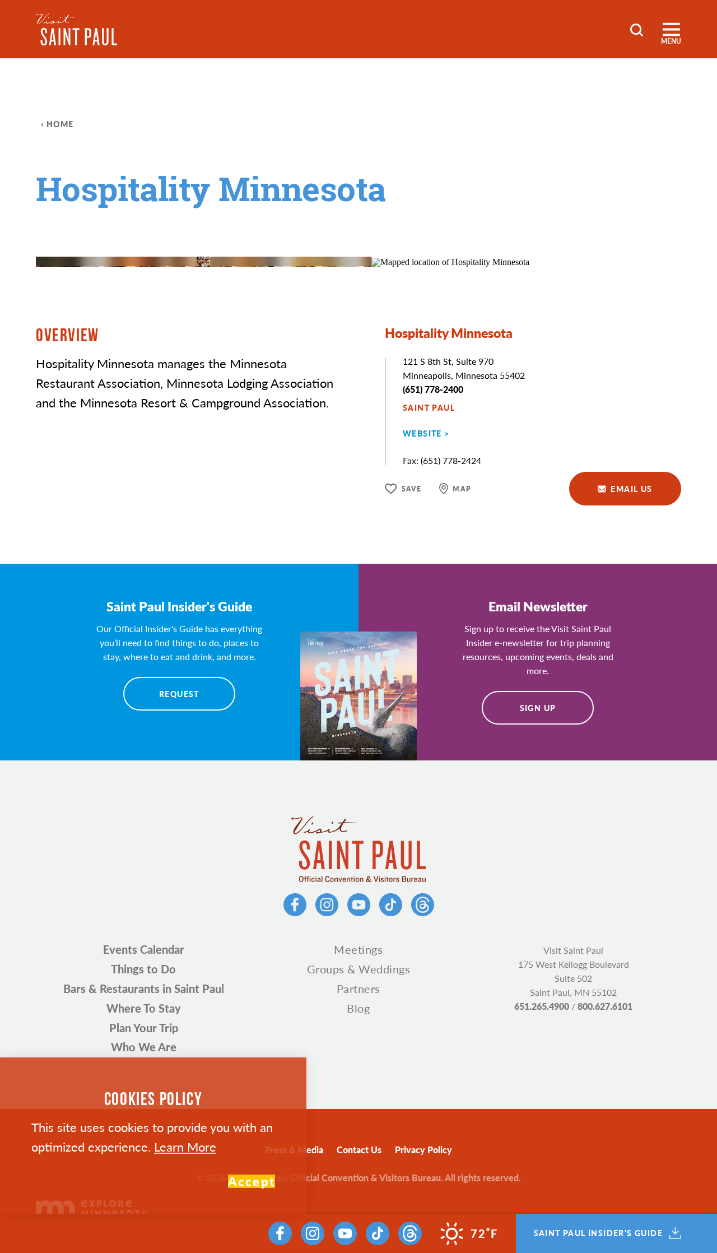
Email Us (631, 488)
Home (60, 123)
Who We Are (143, 1047)
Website (422, 433)
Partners (358, 988)
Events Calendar (143, 949)
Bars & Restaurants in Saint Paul (143, 988)
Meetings (358, 949)
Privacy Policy (423, 1149)
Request (179, 693)
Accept (251, 1181)
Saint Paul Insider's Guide (598, 1233)
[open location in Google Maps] (450, 261)
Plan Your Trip (143, 1028)
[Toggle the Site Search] (636, 29)
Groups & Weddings (359, 969)
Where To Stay (143, 1008)
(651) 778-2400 (433, 389)
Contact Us (359, 1149)
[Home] (76, 29)
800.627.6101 (605, 1006)
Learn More (185, 1146)
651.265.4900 (541, 1006)
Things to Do (143, 969)
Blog (358, 1008)
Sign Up (538, 707)
